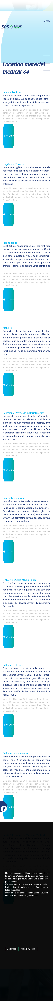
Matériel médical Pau (24, 118)
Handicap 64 (19, 110)
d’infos (9, 136)
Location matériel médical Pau (26, 116)
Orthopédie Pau (10, 121)
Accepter (12, 949)
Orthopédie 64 (42, 118)
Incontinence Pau (20, 113)
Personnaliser (28, 949)
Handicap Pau (34, 110)
